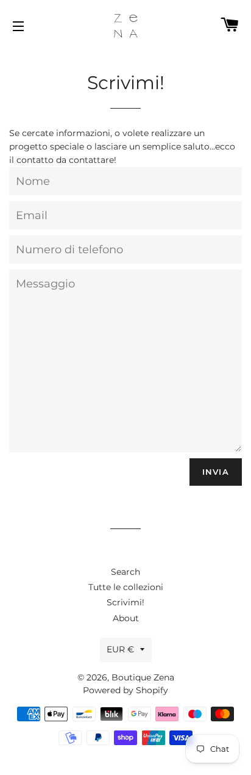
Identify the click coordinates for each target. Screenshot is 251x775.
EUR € (120, 649)
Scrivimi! (125, 602)
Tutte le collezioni (125, 587)
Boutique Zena (142, 677)
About (126, 618)
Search (125, 571)
